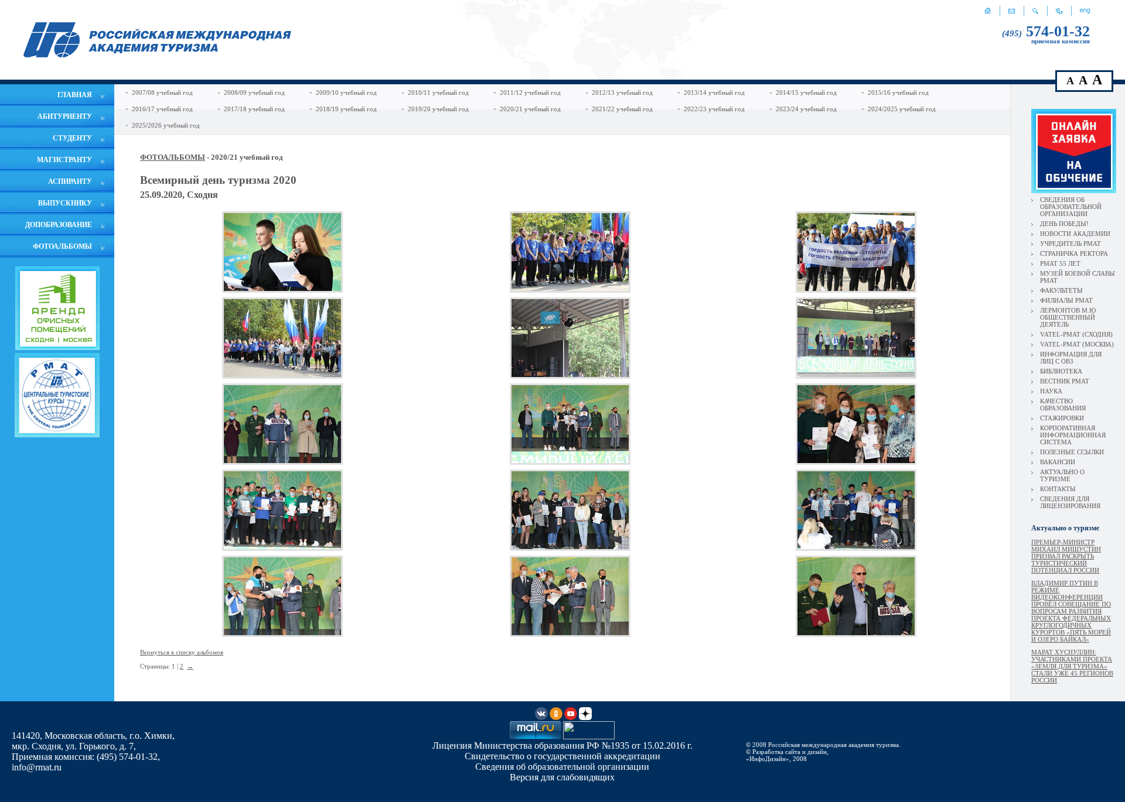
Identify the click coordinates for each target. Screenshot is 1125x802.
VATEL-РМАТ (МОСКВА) (1077, 344)
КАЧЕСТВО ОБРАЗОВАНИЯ (1063, 404)
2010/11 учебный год (438, 92)
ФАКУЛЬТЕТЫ (1061, 290)
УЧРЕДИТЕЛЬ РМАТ (1070, 243)
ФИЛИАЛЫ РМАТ (1066, 300)
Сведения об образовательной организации (562, 767)
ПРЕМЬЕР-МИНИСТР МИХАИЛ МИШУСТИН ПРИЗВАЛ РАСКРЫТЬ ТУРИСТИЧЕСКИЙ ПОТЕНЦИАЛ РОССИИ (1066, 556)
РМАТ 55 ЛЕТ (1060, 263)
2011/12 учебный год (530, 92)
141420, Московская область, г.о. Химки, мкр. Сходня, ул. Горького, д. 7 (93, 741)
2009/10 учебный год (346, 92)
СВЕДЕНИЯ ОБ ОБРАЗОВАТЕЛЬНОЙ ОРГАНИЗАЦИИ (1071, 206)
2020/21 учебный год (530, 108)
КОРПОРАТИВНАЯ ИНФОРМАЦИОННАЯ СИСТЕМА (1073, 434)
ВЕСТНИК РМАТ (1064, 381)
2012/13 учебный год (622, 92)
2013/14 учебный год (714, 92)
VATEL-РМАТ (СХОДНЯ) (1076, 334)
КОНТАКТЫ (1058, 488)
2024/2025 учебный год (902, 108)
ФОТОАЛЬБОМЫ (172, 157)
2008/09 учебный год (254, 92)
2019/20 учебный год (438, 108)
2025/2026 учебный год (166, 125)
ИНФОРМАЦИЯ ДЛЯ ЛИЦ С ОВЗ (1071, 358)
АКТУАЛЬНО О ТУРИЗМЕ (1062, 475)
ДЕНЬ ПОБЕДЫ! (1064, 223)
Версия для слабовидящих (562, 777)
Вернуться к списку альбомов (181, 652)
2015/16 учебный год (898, 92)
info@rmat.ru (37, 767)
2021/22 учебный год (622, 108)
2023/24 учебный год (806, 108)
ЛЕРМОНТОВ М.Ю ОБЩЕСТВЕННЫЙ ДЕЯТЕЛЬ (1068, 317)
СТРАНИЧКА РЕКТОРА (1074, 253)
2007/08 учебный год (162, 92)
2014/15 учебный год (806, 92)
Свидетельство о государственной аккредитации (562, 756)
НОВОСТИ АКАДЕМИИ (1075, 233)
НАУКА (1051, 391)
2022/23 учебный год (714, 108)
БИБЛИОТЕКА (1061, 371)
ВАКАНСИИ (1057, 461)
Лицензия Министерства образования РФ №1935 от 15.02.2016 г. (562, 745)
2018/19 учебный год (346, 108)
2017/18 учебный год (254, 108)
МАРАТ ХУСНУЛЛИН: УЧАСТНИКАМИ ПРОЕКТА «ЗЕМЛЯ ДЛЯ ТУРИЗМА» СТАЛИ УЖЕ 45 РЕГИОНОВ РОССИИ (1072, 666)
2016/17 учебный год (162, 108)
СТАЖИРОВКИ (1062, 417)
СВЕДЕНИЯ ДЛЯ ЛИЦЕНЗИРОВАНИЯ (1070, 502)
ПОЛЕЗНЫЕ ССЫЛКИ (1072, 451)
